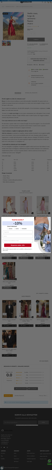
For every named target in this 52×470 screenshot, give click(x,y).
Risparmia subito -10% (18, 245)
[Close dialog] (49, 219)
